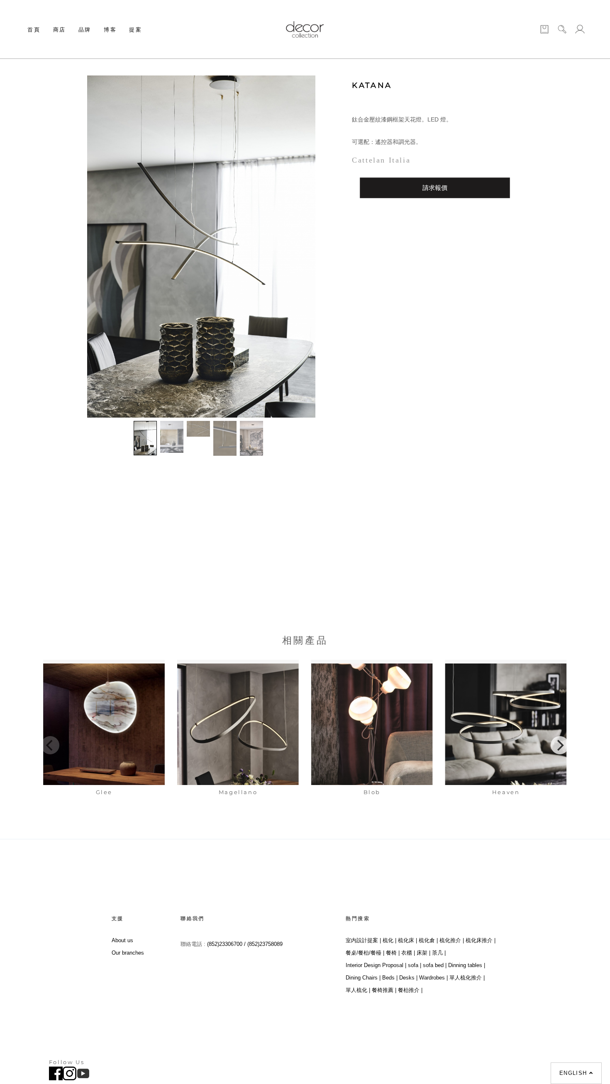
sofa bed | (435, 965)
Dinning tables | (466, 965)
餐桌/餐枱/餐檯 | (365, 953)
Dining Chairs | (363, 978)
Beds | (390, 978)
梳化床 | (407, 940)
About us (122, 940)
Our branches (128, 953)
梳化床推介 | (480, 940)
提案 (135, 29)
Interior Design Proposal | (376, 965)
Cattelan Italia (381, 160)
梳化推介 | (451, 940)
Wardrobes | (433, 978)
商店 (59, 29)
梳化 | (389, 940)
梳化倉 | (428, 940)
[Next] (560, 745)
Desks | (408, 978)
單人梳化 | (358, 990)
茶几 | (439, 953)
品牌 (84, 29)
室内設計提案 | (363, 940)
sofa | (414, 965)
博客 (110, 29)
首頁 (33, 29)
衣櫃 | (408, 953)
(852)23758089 (265, 944)
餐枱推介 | (410, 990)
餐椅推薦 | (384, 990)
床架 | (423, 953)
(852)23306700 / (227, 944)
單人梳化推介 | (467, 978)
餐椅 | (393, 953)
